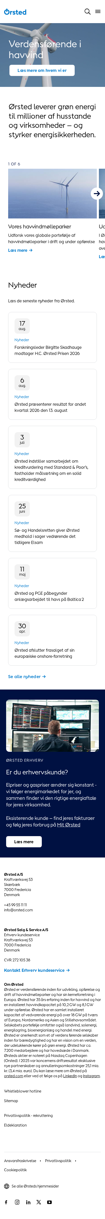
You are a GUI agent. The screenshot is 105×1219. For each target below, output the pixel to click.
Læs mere (18, 250)
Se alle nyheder (24, 676)
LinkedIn (70, 1076)
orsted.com (13, 1076)
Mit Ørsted (68, 824)
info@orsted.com (18, 910)
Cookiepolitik (15, 1170)
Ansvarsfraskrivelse (20, 1161)
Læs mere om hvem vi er (42, 70)
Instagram (91, 1076)
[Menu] (98, 11)
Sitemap (11, 1101)
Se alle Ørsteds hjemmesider (35, 1186)
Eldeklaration (15, 1125)
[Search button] (88, 11)
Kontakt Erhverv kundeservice (34, 970)
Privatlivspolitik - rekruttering (28, 1115)
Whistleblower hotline (22, 1091)
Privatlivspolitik (58, 1161)
